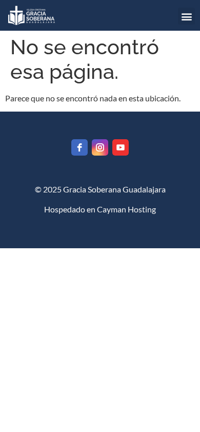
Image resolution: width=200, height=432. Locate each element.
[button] (186, 16)
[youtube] (120, 147)
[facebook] (79, 147)
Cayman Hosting (126, 209)
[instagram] (100, 147)
